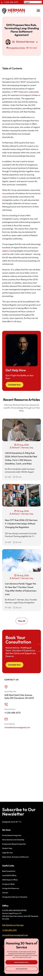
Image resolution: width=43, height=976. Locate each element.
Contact (5, 893)
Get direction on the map (12, 925)
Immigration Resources (10, 888)
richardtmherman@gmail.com (17, 727)
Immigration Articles (17, 48)
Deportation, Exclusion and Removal (15, 857)
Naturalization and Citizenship (13, 840)
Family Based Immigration (11, 835)
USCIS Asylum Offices (10, 880)
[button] (38, 10)
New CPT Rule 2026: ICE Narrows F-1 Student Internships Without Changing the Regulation (21, 524)
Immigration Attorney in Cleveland (14, 897)
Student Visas (7, 848)
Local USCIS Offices (9, 875)
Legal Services (7, 853)
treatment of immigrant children (24, 95)
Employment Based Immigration (14, 844)
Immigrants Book (8, 884)
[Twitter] (14, 958)
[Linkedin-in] (21, 958)
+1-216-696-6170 (11, 2)
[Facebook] (6, 958)
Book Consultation (8, 871)
